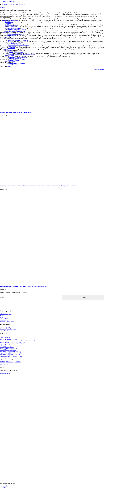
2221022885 (13, 4)
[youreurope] (51, 459)
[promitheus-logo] (51, 406)
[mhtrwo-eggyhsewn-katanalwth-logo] (51, 427)
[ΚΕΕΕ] (51, 385)
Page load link (4, 486)
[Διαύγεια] (51, 438)
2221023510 (21, 4)
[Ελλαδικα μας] (51, 396)
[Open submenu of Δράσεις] (6, 37)
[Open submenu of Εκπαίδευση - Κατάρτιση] (19, 42)
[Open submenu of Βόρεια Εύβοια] (14, 51)
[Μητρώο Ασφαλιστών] (51, 480)
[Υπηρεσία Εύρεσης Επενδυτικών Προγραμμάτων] (51, 417)
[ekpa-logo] (51, 469)
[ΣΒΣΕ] (51, 448)
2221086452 (5, 4)
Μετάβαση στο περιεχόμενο (8, 1)
